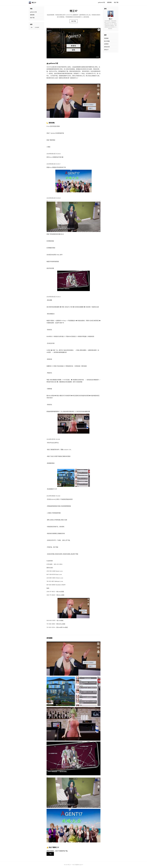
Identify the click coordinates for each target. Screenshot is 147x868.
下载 (50, 854)
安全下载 (116, 2)
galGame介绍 (101, 2)
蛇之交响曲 (107, 41)
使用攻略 (109, 2)
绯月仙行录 (107, 46)
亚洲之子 (106, 49)
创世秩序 (106, 44)
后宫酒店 (106, 38)
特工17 (34, 2)
